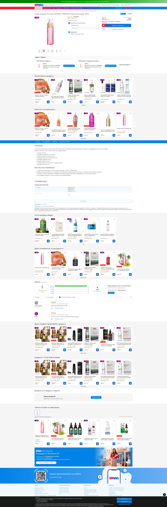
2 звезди (52, 291)
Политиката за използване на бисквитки (96, 505)
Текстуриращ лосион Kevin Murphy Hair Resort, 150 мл (58, 235)
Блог (60, 493)
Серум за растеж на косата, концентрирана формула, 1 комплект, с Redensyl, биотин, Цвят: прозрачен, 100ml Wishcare (108, 439)
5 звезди (52, 286)
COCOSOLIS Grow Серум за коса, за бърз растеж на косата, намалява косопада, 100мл (124, 270)
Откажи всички (124, 501)
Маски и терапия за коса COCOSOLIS (89, 10)
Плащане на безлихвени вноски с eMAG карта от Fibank (45, 495)
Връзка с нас (87, 485)
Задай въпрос (96, 397)
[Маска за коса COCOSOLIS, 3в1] (124, 119)
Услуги (36, 485)
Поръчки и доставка (64, 485)
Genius (54, 8)
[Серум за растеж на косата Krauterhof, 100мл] (92, 428)
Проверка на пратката (39, 488)
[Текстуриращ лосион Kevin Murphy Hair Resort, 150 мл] (59, 225)
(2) (88, 286)
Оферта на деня (66, 8)
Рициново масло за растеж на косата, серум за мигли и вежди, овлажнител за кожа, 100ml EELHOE (124, 439)
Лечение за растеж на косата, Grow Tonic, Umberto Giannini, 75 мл (59, 130)
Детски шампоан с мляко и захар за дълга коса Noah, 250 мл (108, 235)
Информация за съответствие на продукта (44, 206)
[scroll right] (65, 50)
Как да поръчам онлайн (64, 488)
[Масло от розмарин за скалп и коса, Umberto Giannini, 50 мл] (108, 120)
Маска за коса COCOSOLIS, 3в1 (124, 128)
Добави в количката (118, 25)
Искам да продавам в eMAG (46, 462)
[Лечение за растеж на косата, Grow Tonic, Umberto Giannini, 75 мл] (59, 120)
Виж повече (83, 201)
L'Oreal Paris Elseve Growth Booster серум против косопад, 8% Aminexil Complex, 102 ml (75, 129)
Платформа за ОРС (112, 493)
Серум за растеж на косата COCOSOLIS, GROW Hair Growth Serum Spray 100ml (42, 436)
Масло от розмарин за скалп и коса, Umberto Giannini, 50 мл (108, 130)
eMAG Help (120, 8)
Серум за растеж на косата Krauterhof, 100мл (90, 439)
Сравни (130, 13)
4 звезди (52, 287)
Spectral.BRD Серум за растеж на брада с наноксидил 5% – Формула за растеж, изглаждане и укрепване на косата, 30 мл (75, 343)
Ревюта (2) (54, 141)
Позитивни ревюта (72, 18)
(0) (88, 287)
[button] (52, 308)
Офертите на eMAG (47, 8)
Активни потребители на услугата (115, 495)
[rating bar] (71, 286)
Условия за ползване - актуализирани (116, 490)
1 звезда (52, 293)
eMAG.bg (111, 485)
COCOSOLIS (117, 21)
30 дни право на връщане (40, 490)
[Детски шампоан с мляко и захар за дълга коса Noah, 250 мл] (108, 225)
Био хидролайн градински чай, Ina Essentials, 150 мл (58, 97)
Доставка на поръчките (63, 490)
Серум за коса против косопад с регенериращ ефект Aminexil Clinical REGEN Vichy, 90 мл (108, 268)
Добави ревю (111, 292)
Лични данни (111, 491)
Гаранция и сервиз (38, 491)
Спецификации (46, 141)
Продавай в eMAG (126, 8)
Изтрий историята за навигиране (125, 416)
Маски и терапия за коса (76, 10)
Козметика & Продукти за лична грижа (50, 10)
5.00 (76, 16)
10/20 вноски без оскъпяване (77, 8)
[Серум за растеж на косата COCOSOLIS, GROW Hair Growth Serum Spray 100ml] (42, 426)
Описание (38, 141)
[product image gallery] (50, 31)
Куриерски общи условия (64, 491)
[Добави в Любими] (116, 29)
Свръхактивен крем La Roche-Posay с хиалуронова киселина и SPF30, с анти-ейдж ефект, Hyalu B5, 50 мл (91, 235)
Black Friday (86, 493)
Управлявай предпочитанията (124, 504)
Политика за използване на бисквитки (116, 488)
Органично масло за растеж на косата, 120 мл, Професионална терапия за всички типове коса (42, 235)
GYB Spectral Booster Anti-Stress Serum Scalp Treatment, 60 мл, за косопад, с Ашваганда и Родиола (124, 377)
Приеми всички (124, 498)
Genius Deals (59, 8)
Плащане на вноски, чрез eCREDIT (41, 493)
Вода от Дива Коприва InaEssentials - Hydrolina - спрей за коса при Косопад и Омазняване (91, 95)
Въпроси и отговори (64, 141)
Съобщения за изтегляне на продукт (91, 495)
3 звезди (52, 289)
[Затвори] (165, 1)
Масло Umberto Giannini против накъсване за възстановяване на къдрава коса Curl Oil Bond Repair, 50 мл (91, 129)
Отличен (53, 302)
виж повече (129, 19)
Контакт (85, 488)
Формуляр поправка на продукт (90, 490)
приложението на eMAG (70, 1)
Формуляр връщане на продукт (90, 491)
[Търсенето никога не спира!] (39, 5)
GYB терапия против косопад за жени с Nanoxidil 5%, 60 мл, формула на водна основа (124, 343)
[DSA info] (56, 109)
